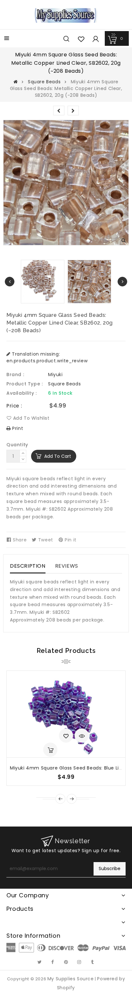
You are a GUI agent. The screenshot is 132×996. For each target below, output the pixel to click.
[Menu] (6, 39)
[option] (89, 281)
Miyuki (55, 374)
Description (27, 566)
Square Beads (44, 81)
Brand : (15, 374)
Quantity (17, 444)
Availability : (21, 393)
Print (17, 428)
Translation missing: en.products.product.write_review (46, 357)
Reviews (66, 566)
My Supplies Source (70, 978)
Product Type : (24, 384)
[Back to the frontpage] (15, 81)
